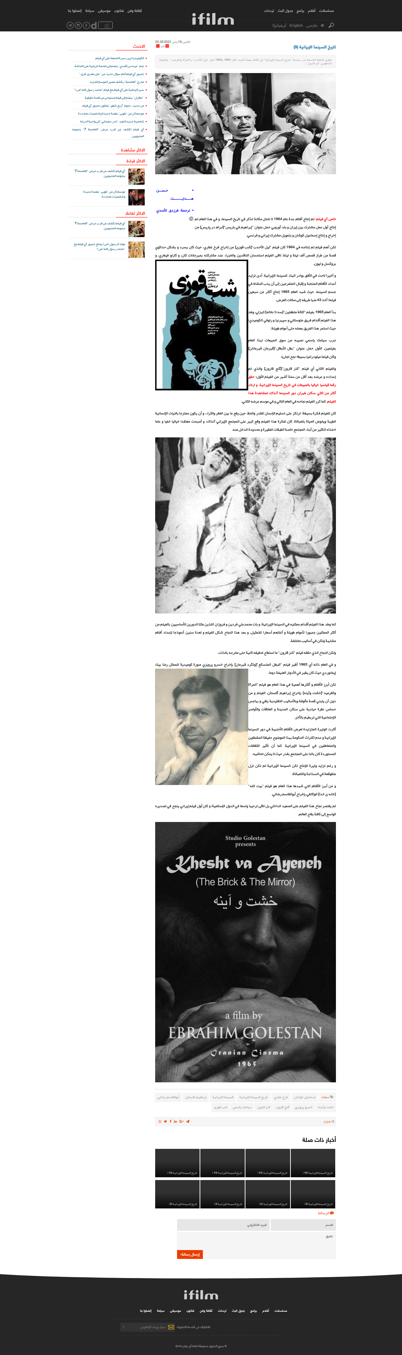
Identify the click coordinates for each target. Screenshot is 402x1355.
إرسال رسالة (191, 1254)
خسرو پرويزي (303, 1106)
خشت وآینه (326, 1106)
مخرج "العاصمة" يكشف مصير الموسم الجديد (117, 81)
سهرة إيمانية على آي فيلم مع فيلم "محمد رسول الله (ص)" (109, 89)
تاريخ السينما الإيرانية (253, 1096)
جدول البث (285, 10)
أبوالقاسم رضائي (168, 1096)
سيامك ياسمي (242, 1106)
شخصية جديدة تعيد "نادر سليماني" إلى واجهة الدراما (112, 121)
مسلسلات (326, 10)
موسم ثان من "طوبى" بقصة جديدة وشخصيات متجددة (111, 113)
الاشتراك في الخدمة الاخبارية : (193, 1326)
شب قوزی (220, 1106)
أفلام (311, 10)
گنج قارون (282, 1106)
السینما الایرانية (222, 1096)
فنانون (119, 10)
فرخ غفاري (281, 1096)
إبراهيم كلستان (195, 1096)
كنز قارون (263, 1106)
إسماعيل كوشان (304, 1096)
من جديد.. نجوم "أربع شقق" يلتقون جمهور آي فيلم (113, 105)
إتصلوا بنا (75, 10)
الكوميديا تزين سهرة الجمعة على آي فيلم (119, 58)
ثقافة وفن (134, 10)
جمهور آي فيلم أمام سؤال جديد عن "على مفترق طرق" (111, 73)
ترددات (269, 10)
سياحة (89, 10)
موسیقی (104, 10)
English (296, 25)
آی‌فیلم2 (279, 25)
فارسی (311, 25)
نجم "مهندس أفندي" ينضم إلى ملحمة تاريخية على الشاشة (109, 66)
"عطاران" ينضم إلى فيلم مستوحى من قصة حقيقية (114, 97)
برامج (300, 10)
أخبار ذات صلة (319, 1139)
